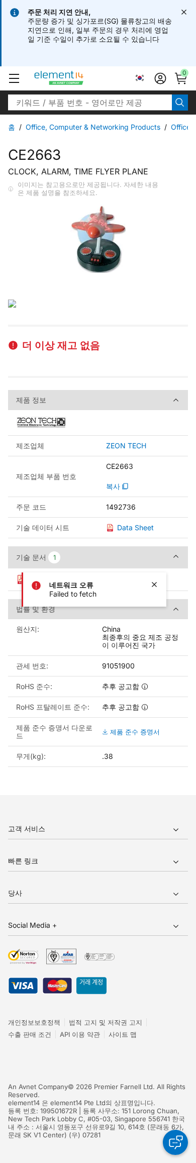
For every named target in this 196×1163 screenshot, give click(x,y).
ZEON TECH (126, 446)
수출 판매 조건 (29, 1034)
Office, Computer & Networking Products (93, 127)
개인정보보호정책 (34, 1022)
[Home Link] (77, 78)
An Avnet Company (38, 1087)
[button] (14, 78)
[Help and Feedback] (175, 1142)
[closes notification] (184, 12)
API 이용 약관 (80, 1034)
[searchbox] (90, 102)
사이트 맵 (123, 1034)
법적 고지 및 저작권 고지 (105, 1022)
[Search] (180, 102)
